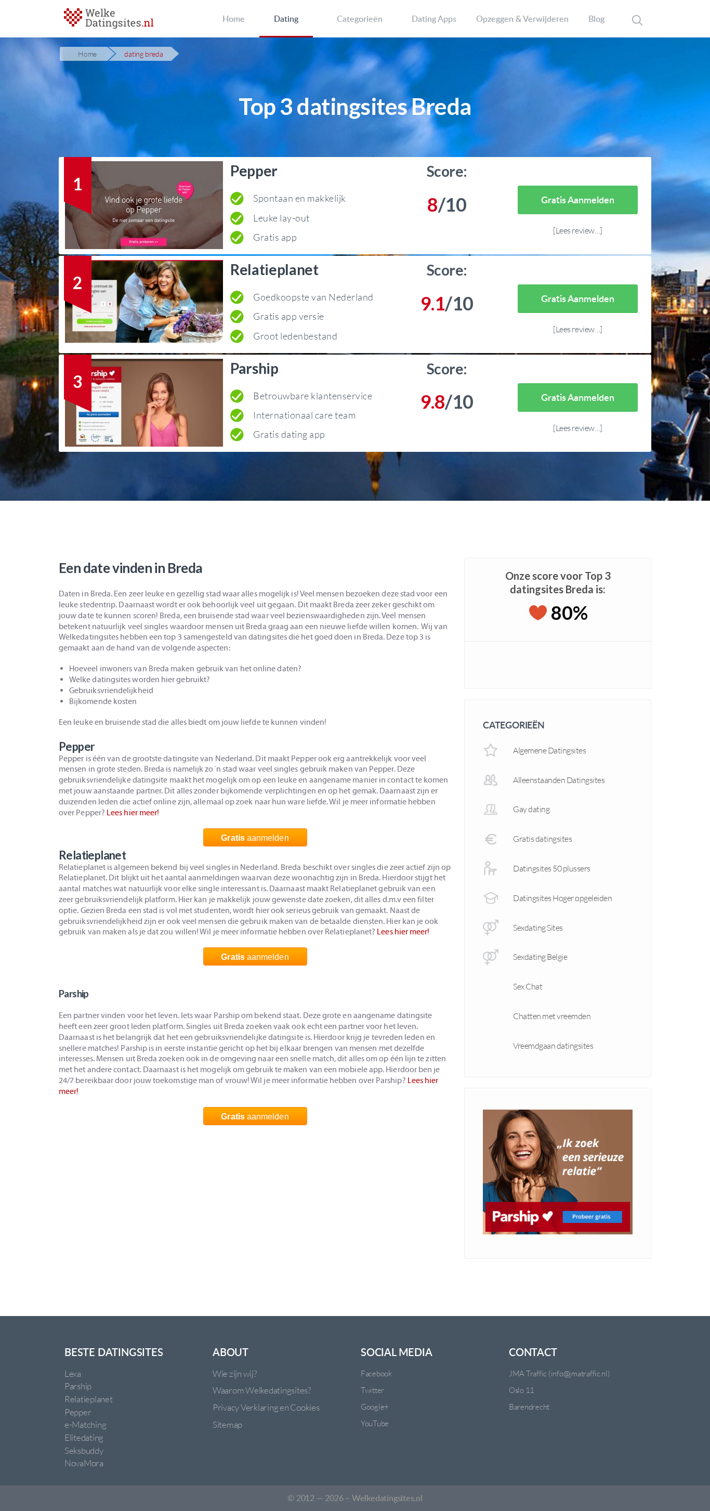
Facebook (376, 1373)
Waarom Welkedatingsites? (262, 1390)
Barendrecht (529, 1407)
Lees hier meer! (133, 812)
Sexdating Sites (538, 927)
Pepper (254, 170)
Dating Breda (143, 53)
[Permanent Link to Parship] (144, 404)
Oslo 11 (521, 1390)
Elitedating (83, 1437)
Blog (596, 18)
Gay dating (531, 809)
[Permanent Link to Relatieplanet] (144, 306)
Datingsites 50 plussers (551, 868)
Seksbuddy (83, 1450)
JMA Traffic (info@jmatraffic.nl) (559, 1373)
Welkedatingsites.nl (387, 1498)
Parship (254, 368)
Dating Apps (434, 18)
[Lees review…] (577, 230)
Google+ (375, 1407)
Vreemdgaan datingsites (553, 1045)
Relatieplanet (274, 269)
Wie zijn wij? (235, 1373)
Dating (286, 18)
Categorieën (360, 18)
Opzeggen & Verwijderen (522, 18)
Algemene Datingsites (549, 750)
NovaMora (83, 1462)
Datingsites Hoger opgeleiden (562, 898)
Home (233, 18)
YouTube (375, 1423)
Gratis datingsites (542, 838)
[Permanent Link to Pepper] (144, 207)
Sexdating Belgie (540, 957)
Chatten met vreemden (551, 1016)
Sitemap (227, 1424)
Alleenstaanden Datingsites (558, 780)
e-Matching (85, 1424)
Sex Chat (527, 986)
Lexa (72, 1373)
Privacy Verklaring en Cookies (266, 1407)
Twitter (372, 1390)
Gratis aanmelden (577, 199)
